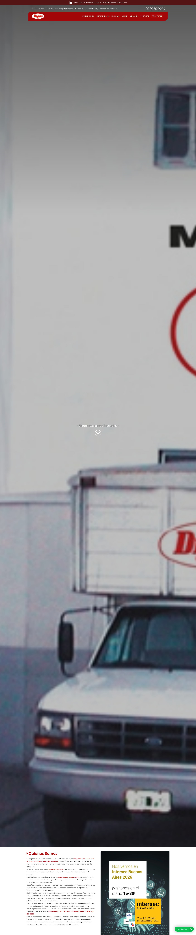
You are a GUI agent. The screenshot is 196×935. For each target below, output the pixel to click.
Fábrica (125, 16)
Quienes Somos (88, 16)
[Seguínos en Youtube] (151, 8)
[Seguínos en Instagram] (155, 8)
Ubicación (134, 16)
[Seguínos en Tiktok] (159, 8)
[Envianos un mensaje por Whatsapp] (163, 8)
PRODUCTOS (157, 16)
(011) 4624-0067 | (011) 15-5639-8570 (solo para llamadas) (53, 9)
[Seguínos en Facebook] (147, 8)
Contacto (144, 16)
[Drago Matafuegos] (38, 16)
